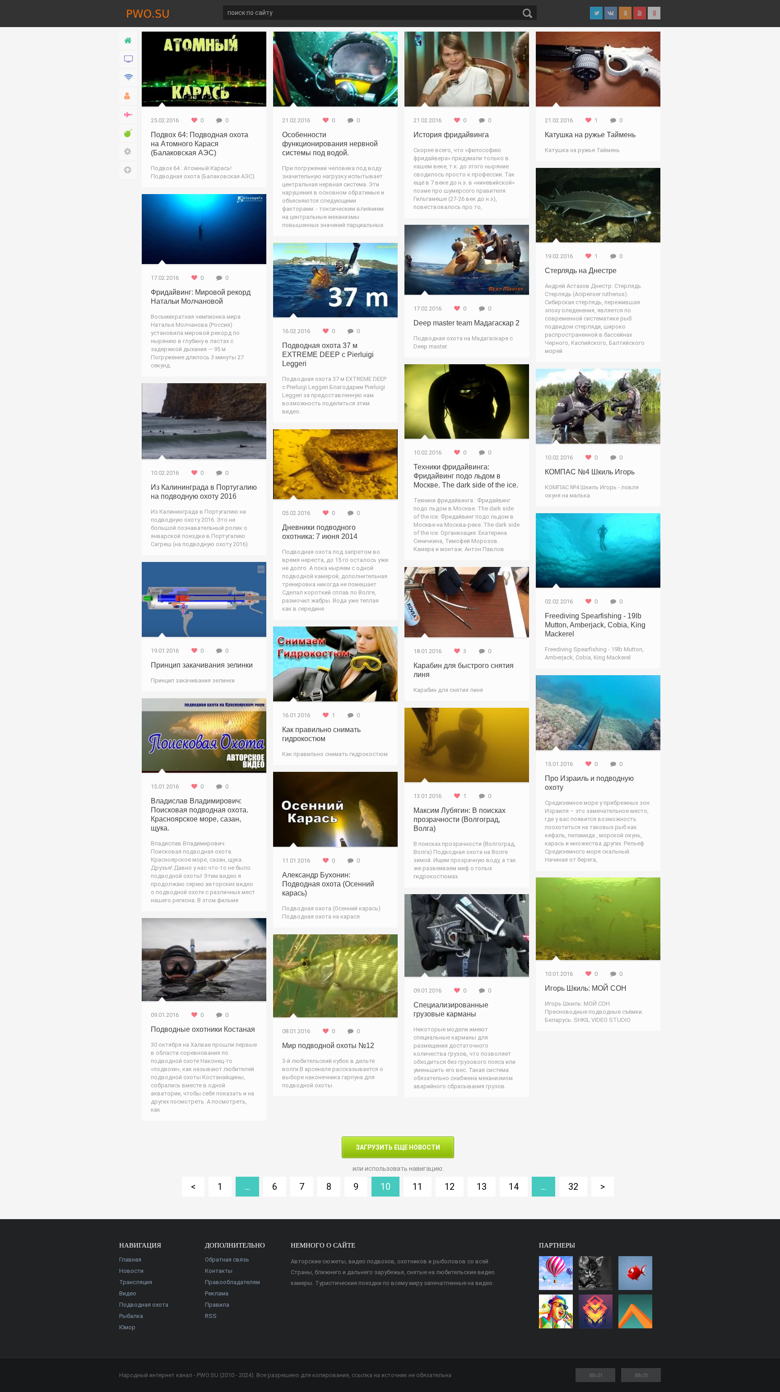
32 (573, 1186)
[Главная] (128, 41)
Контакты (218, 1270)
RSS (211, 1316)
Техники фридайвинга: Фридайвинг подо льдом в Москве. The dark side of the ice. (465, 476)
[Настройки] (128, 152)
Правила (217, 1304)
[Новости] (128, 59)
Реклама (216, 1293)
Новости (131, 1270)
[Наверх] (128, 170)
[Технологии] (128, 78)
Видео (127, 1293)
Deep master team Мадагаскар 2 (466, 323)
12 (450, 1186)
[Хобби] (128, 96)
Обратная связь (227, 1259)
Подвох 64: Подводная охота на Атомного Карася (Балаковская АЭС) (199, 144)
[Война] (128, 115)
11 (417, 1186)
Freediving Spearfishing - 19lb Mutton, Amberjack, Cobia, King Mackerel (595, 625)
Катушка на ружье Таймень (590, 135)
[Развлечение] (128, 133)
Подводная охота (143, 1304)
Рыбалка (131, 1316)
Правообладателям (232, 1282)
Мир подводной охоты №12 (328, 1045)
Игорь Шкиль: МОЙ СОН (586, 988)
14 (514, 1186)
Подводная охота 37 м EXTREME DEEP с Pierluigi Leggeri (328, 354)
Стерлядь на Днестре (581, 270)
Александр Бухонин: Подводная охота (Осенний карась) (328, 884)
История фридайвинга (451, 135)
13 (482, 1186)
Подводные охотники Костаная (203, 1029)
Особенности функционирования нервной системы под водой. (330, 144)
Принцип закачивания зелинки (202, 665)
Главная (130, 1259)
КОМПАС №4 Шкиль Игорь (590, 472)
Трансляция (135, 1282)
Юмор (127, 1327)
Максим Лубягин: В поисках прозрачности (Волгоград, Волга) (459, 819)
